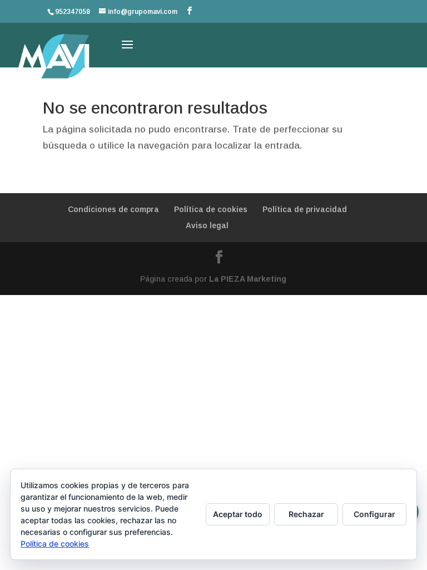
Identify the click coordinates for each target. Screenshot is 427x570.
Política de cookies (210, 209)
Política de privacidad (304, 209)
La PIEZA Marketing (247, 278)
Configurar (374, 514)
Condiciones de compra (113, 209)
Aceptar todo (237, 514)
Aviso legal (207, 225)
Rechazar (306, 514)
